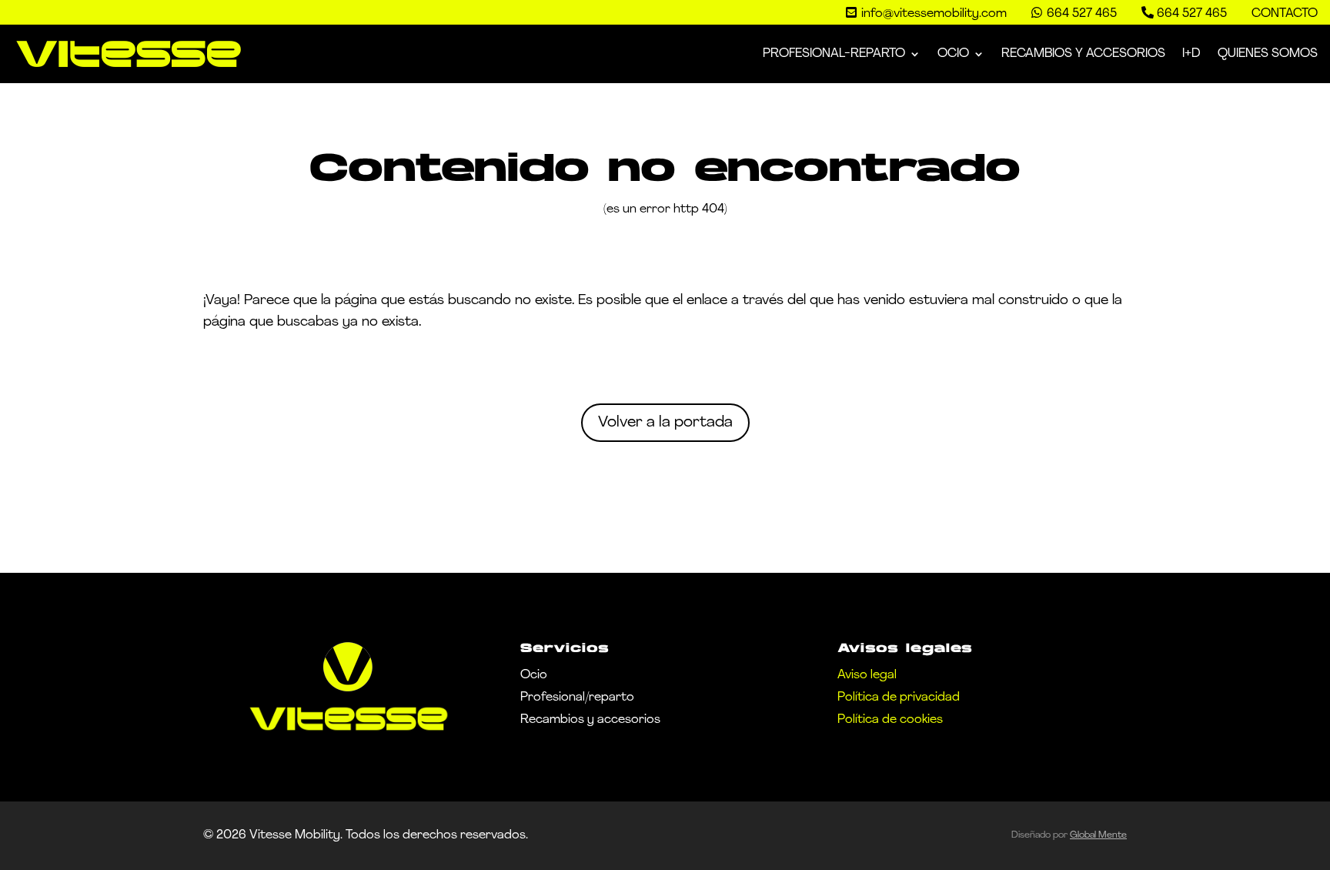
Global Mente (1098, 835)
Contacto (1284, 14)
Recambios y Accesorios (1083, 54)
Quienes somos (1268, 54)
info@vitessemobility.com (934, 14)
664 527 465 (1192, 14)
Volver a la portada (665, 422)
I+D (1191, 54)
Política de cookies (890, 720)
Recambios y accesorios (590, 720)
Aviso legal (867, 675)
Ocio (953, 54)
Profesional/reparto (577, 697)
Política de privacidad (898, 697)
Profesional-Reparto (834, 54)
